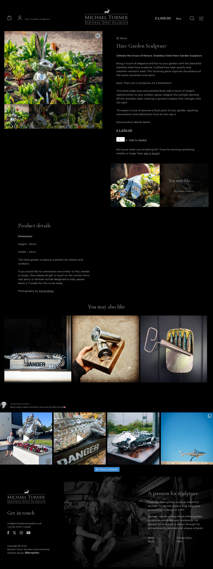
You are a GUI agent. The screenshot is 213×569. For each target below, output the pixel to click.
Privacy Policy (184, 537)
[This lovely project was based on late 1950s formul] (133, 438)
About (151, 537)
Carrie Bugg (46, 291)
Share (123, 38)
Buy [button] (178, 18)
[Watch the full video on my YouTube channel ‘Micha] (26, 438)
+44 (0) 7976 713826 (19, 526)
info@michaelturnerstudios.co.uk (24, 523)
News (151, 541)
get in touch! (152, 153)
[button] (97, 35)
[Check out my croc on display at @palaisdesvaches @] (80, 438)
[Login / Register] (20, 18)
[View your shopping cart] (9, 19)
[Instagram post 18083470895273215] (187, 438)
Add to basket (138, 140)
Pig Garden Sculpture (184, 191)
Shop (179, 541)
